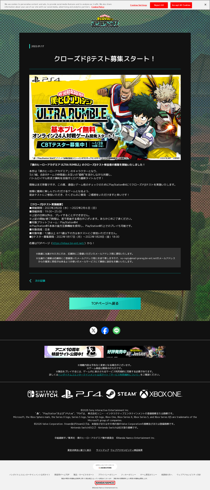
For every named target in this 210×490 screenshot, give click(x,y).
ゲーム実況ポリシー (148, 474)
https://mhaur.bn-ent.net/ (68, 243)
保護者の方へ (166, 474)
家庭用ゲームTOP (61, 474)
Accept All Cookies (181, 5)
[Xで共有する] (93, 332)
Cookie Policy (97, 7)
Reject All (159, 5)
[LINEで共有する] (116, 332)
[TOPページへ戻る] (105, 25)
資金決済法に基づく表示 (79, 450)
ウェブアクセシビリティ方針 (189, 474)
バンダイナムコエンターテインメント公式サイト (29, 474)
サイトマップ (102, 450)
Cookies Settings (138, 5)
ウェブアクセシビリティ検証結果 (126, 450)
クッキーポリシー (128, 474)
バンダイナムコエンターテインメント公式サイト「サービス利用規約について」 (99, 374)
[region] (105, 5)
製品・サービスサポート (84, 474)
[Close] (205, 4)
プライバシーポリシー (107, 474)
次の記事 (40, 281)
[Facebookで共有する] (105, 332)
